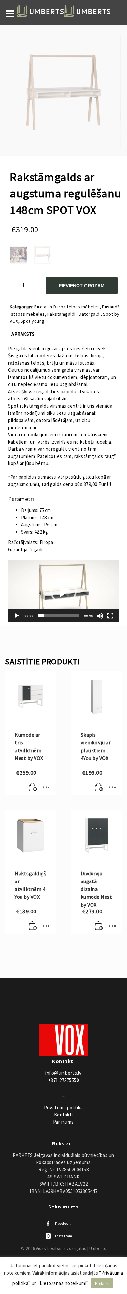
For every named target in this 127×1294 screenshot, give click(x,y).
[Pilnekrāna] (110, 616)
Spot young (33, 321)
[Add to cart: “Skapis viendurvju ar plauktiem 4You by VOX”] (99, 787)
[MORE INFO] (46, 787)
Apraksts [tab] (23, 334)
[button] (63, 591)
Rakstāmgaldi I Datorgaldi (74, 314)
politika (63, 1107)
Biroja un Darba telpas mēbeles (67, 307)
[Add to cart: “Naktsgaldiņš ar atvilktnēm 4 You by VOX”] (33, 926)
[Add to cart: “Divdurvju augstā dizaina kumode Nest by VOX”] (99, 926)
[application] (63, 591)
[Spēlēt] (16, 616)
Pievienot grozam (82, 285)
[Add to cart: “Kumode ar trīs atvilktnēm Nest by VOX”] (33, 787)
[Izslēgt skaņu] (100, 616)
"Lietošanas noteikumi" (63, 1283)
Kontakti (63, 1115)
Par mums (63, 1122)
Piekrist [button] (102, 1283)
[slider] (58, 615)
